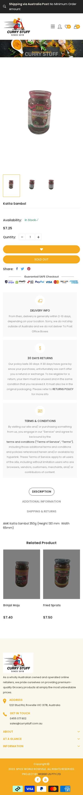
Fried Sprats (18, 605)
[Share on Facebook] (17, 269)
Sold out (41, 259)
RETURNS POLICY (63, 389)
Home (41, 45)
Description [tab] (41, 492)
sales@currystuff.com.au (26, 723)
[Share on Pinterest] (28, 269)
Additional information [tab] (41, 501)
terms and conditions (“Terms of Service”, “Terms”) (40, 442)
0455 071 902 (18, 718)
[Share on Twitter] (22, 269)
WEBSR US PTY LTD (49, 774)
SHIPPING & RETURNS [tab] (41, 511)
